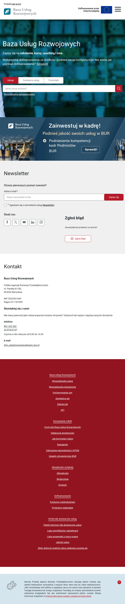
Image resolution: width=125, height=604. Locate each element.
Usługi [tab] (10, 80)
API (62, 410)
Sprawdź (42, 64)
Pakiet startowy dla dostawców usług (62, 525)
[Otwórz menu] (118, 9)
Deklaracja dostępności (62, 433)
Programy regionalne (62, 507)
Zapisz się (114, 197)
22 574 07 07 (10, 329)
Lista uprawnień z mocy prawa (62, 536)
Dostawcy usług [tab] (31, 80)
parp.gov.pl (16, 4)
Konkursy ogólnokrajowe (62, 502)
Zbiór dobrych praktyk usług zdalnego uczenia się (62, 548)
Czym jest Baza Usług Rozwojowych (62, 427)
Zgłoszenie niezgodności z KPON (62, 450)
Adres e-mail (10, 191)
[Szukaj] (118, 88)
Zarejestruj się (62, 398)
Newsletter (48, 205)
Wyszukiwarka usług (62, 381)
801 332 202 (10, 326)
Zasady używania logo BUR (62, 456)
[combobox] (60, 88)
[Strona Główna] (20, 12)
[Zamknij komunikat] (119, 582)
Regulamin (62, 444)
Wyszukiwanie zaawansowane (19, 94)
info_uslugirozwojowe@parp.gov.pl (21, 345)
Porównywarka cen (62, 392)
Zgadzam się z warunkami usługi (31, 205)
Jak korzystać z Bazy (62, 438)
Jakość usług (62, 542)
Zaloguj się (62, 404)
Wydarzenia (63, 479)
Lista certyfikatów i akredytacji (62, 530)
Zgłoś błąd (80, 238)
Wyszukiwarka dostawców (62, 387)
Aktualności (63, 473)
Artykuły (62, 485)
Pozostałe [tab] (54, 80)
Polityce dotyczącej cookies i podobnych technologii (68, 596)
